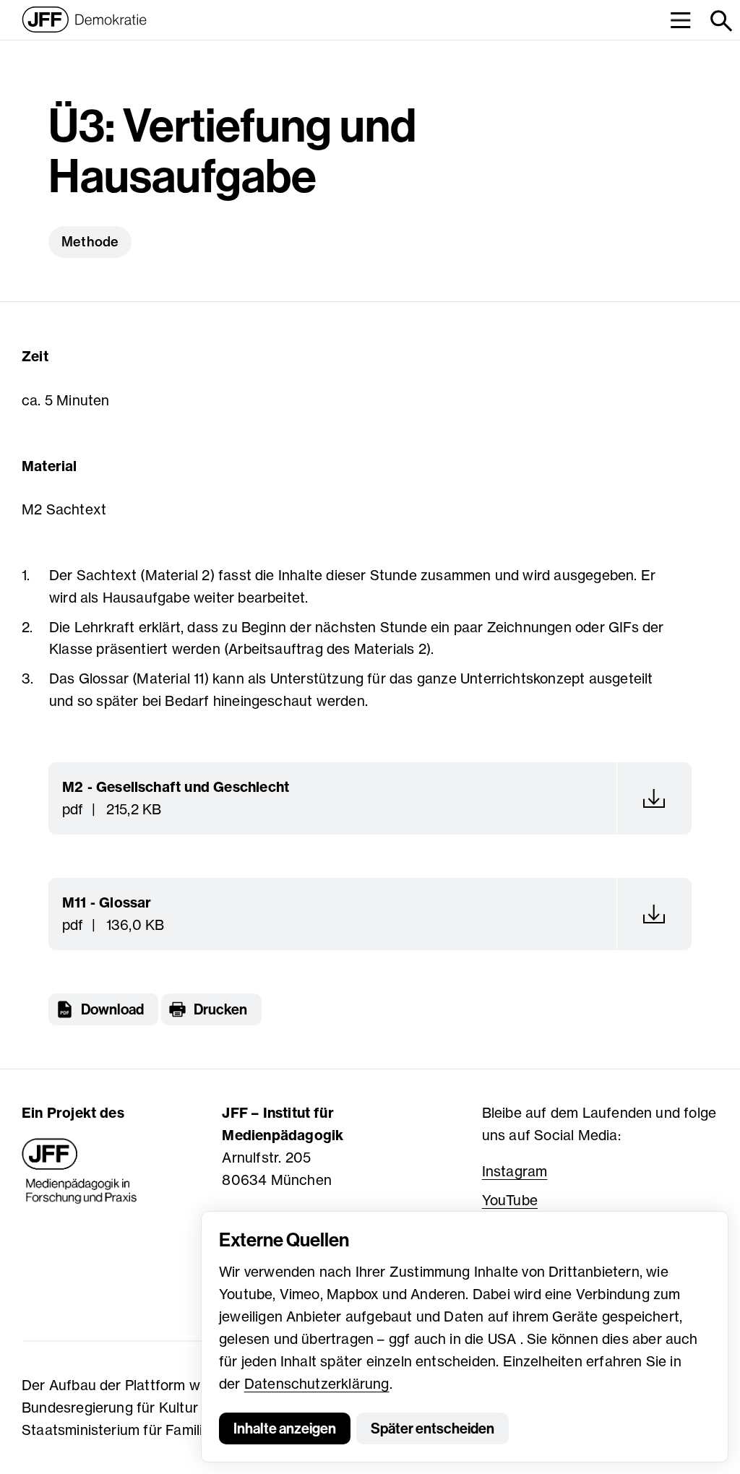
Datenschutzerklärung (317, 1383)
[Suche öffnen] (720, 20)
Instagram (515, 1171)
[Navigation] (680, 20)
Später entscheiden (432, 1428)
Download (112, 1009)
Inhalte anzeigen (284, 1428)
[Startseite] (84, 20)
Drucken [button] (220, 1009)
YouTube (510, 1200)
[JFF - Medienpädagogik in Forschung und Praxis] (79, 1171)
